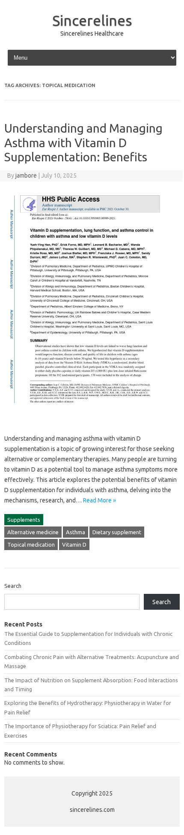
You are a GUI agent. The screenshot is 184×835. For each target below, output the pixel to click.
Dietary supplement (116, 532)
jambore (26, 175)
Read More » (99, 500)
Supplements (23, 520)
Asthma (75, 532)
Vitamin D (74, 545)
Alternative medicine (33, 532)
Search (12, 586)
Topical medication (31, 545)
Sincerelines (92, 20)
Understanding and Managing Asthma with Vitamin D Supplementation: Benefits (83, 142)
